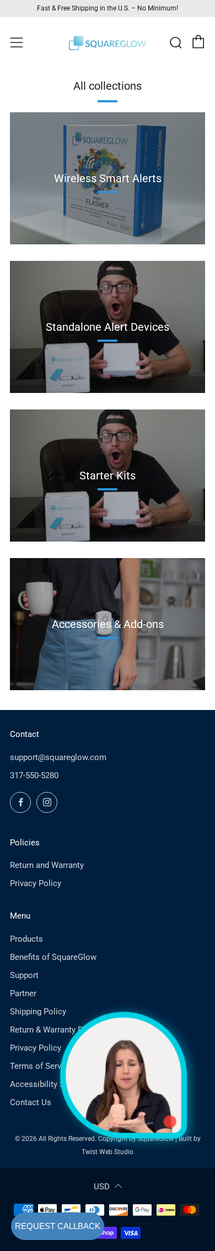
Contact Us (30, 1102)
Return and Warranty (47, 865)
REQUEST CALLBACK (57, 1226)
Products (26, 939)
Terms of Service (41, 1066)
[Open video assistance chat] (123, 1075)
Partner (23, 993)
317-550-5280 (34, 775)
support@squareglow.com (58, 757)
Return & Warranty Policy (55, 1030)
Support (24, 975)
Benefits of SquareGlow (53, 957)
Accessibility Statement (54, 1084)
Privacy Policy (35, 883)
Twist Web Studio (107, 1152)
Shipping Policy (38, 1012)
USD (102, 1187)
